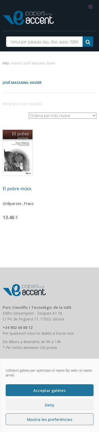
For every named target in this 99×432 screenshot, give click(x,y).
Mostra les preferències (49, 419)
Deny (49, 404)
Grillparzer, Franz (18, 203)
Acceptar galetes (49, 390)
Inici (6, 63)
